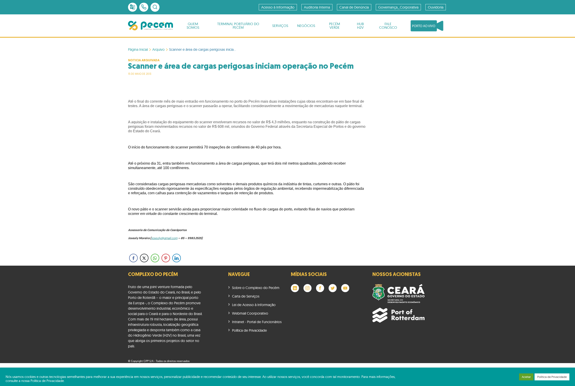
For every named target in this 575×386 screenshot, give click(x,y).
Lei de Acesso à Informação (254, 304)
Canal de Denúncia (354, 7)
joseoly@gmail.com (164, 238)
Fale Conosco (388, 26)
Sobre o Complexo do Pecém (255, 287)
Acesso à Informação (277, 7)
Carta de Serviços (245, 296)
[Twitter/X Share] (144, 258)
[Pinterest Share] (165, 258)
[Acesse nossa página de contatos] (143, 7)
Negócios (306, 25)
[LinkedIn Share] (176, 258)
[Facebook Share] (133, 258)
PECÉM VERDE (334, 26)
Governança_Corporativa (398, 7)
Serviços (280, 25)
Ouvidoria (435, 7)
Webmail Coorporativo (250, 313)
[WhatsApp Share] (155, 258)
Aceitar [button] (526, 377)
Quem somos (193, 26)
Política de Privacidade (249, 330)
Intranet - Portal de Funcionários (257, 322)
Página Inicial (138, 49)
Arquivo (158, 49)
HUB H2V (360, 26)
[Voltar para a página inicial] (150, 25)
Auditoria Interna (317, 7)
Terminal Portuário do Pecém (238, 26)
